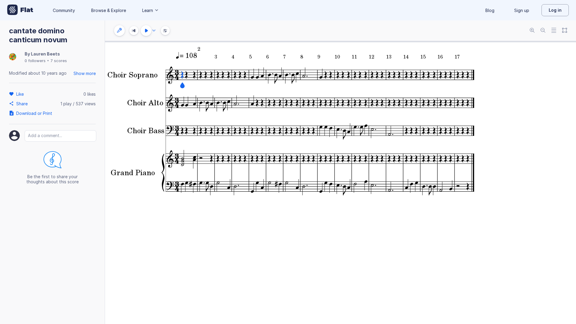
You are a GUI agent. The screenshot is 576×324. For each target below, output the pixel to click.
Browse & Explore (108, 10)
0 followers (35, 60)
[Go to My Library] (20, 10)
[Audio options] (154, 30)
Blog (489, 10)
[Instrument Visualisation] (165, 30)
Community (64, 10)
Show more (85, 73)
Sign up (521, 10)
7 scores (58, 60)
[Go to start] (133, 30)
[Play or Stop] (146, 30)
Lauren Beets (45, 53)
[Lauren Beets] (12, 57)
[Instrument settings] (119, 30)
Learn (147, 10)
